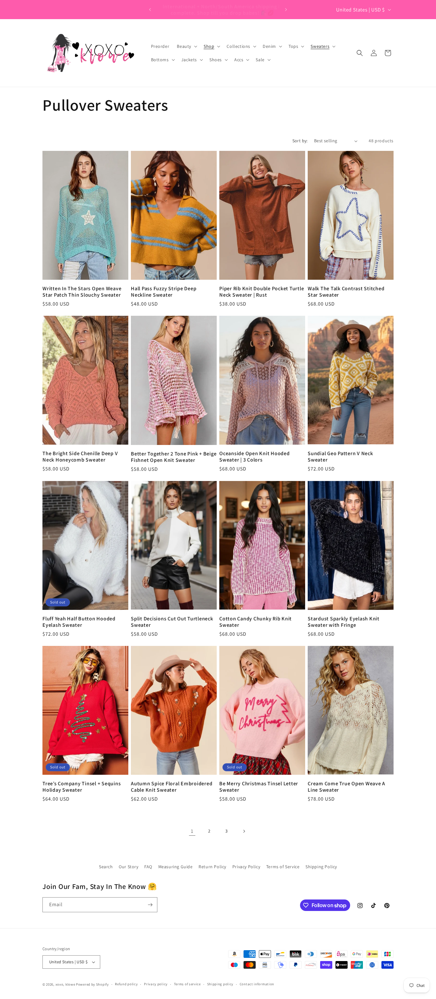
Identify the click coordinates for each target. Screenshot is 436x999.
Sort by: (300, 141)
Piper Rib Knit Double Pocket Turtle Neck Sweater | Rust (261, 291)
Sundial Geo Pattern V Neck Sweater (340, 456)
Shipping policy (220, 984)
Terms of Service (283, 867)
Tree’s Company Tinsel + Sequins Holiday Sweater (81, 786)
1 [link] (192, 831)
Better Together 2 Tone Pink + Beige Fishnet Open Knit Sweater (173, 456)
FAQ (148, 867)
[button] (186, 46)
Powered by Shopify (92, 984)
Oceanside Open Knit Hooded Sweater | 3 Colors (254, 456)
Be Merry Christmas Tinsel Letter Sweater (258, 786)
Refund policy (126, 984)
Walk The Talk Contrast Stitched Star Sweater (346, 291)
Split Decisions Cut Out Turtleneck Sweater (172, 621)
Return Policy (212, 867)
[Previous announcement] (150, 10)
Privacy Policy (246, 867)
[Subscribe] (150, 904)
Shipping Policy (321, 867)
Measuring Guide (175, 867)
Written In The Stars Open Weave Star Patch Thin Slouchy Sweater (81, 291)
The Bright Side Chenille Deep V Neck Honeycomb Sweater (80, 456)
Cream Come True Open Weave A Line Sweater (346, 786)
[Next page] (244, 831)
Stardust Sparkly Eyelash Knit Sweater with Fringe (344, 621)
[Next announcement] (286, 10)
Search (106, 867)
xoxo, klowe (65, 984)
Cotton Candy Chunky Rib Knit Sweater (255, 621)
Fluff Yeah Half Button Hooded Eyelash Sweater (79, 621)
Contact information (257, 984)
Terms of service (187, 984)
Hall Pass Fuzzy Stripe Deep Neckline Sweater (163, 291)
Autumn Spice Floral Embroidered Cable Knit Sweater (171, 786)
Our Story (128, 867)
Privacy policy (156, 984)
